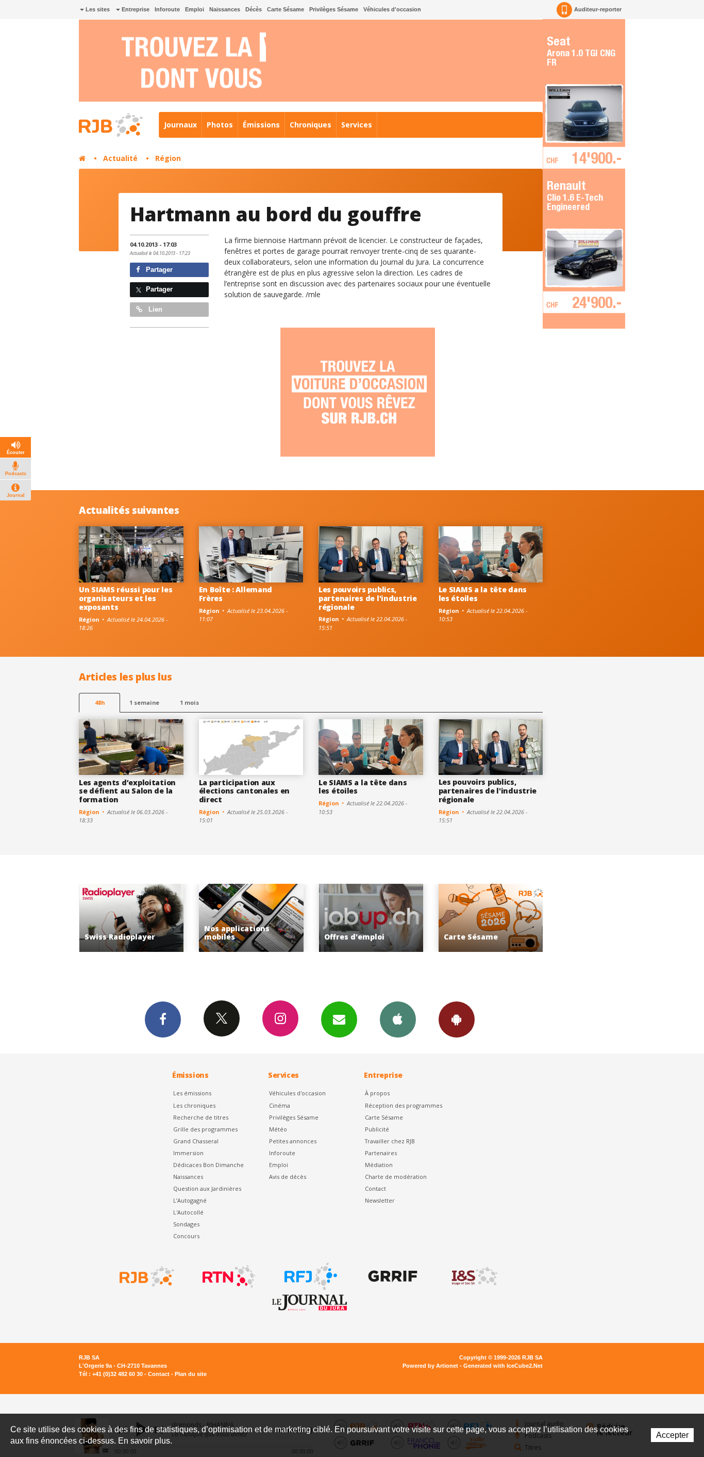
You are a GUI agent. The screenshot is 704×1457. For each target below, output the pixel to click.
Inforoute (167, 9)
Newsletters (339, 1019)
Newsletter (380, 1200)
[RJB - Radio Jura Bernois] (145, 1276)
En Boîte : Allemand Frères (236, 594)
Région (168, 158)
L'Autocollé (188, 1212)
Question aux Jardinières (207, 1188)
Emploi (194, 9)
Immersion (188, 1153)
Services (356, 124)
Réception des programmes (403, 1105)
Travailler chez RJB (390, 1141)
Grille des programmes (205, 1129)
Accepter (672, 1435)
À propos (377, 1093)
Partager (158, 269)
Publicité (377, 1129)
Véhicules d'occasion (392, 9)
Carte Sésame (285, 9)
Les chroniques (194, 1105)
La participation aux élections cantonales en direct (244, 791)
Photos (220, 124)
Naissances (224, 9)
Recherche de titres (200, 1117)
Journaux (180, 124)
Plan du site (191, 1374)
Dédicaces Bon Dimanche (208, 1164)
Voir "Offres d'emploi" (297, 918)
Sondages (186, 1224)
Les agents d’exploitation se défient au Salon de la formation (127, 791)
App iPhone (398, 1019)
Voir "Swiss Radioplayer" (536, 918)
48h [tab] (100, 702)
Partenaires (381, 1153)
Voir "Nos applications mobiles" (177, 918)
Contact (375, 1188)
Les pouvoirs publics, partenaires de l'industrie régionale (368, 598)
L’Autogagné (190, 1200)
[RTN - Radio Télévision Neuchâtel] (227, 1276)
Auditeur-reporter (598, 9)
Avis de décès (287, 1176)
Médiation (379, 1164)
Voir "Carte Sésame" (417, 918)
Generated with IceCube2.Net (503, 1366)
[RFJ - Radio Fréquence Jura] (309, 1276)
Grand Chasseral (196, 1141)
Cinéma (279, 1105)
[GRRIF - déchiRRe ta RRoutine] (391, 1276)
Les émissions (192, 1093)
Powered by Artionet (430, 1366)
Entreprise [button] (134, 9)
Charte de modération (396, 1176)
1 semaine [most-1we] (144, 702)
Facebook (163, 1019)
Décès (253, 9)
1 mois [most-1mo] (189, 702)
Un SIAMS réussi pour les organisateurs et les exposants (125, 598)
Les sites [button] (97, 9)
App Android (457, 1019)
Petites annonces (292, 1141)
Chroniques (310, 124)
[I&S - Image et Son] (473, 1276)
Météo (278, 1129)
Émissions (261, 124)
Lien (154, 309)
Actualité (120, 158)
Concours (186, 1236)
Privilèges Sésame (333, 9)
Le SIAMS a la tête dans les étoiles (483, 594)
